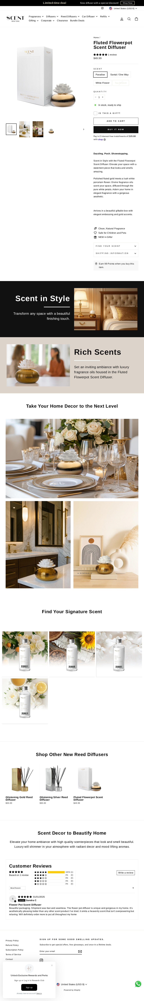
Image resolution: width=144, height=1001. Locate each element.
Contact (9, 959)
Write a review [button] (125, 872)
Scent (98, 69)
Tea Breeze (121, 83)
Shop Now (127, 3)
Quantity (100, 92)
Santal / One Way (119, 74)
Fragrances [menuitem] (35, 16)
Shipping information (112, 253)
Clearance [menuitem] (62, 20)
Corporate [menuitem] (46, 20)
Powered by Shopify (72, 990)
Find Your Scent (108, 246)
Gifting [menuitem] (32, 20)
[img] (25, 897)
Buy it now (116, 129)
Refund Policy (12, 945)
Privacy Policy (12, 941)
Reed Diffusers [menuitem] (69, 16)
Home (96, 37)
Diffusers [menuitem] (51, 16)
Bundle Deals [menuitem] (77, 20)
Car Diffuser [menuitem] (88, 16)
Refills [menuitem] (103, 16)
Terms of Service (13, 954)
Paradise (100, 74)
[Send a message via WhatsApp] (138, 984)
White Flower (103, 83)
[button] (101, 54)
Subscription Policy (14, 950)
